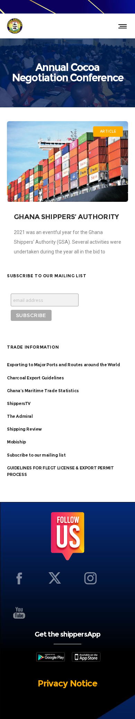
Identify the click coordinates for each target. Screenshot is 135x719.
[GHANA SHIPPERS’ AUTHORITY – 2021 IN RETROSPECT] (67, 161)
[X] (54, 578)
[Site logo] (14, 26)
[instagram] (90, 578)
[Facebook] (19, 578)
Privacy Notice (67, 683)
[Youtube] (19, 612)
